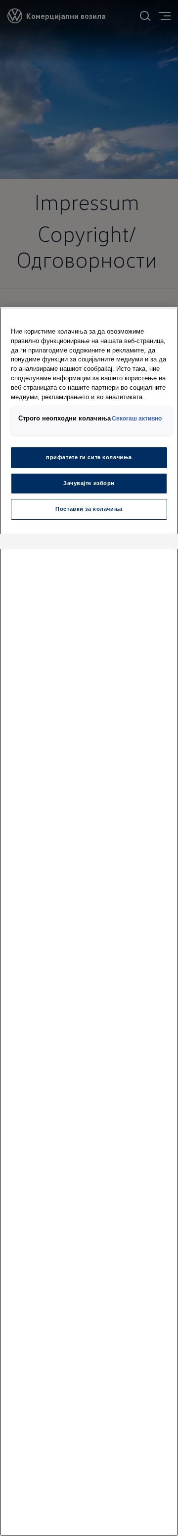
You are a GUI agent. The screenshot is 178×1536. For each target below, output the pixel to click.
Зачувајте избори (89, 483)
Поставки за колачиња (88, 509)
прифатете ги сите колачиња (89, 457)
